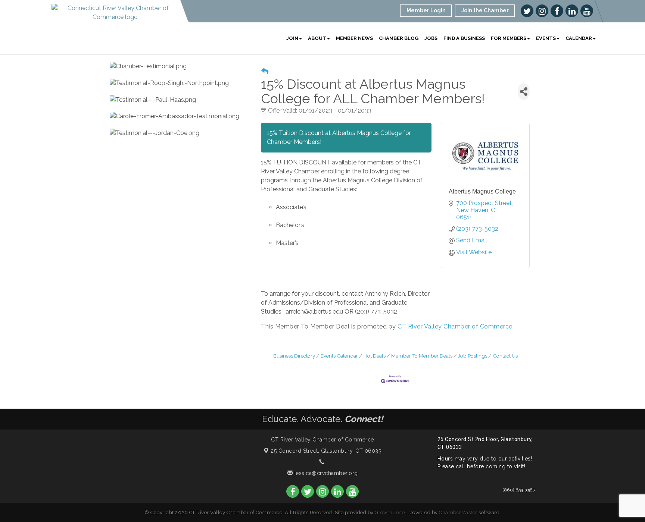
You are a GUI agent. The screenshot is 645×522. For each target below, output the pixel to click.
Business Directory (294, 356)
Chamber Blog (398, 38)
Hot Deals (375, 356)
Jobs (430, 38)
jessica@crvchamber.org (325, 473)
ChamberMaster (458, 512)
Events (546, 38)
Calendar (578, 38)
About (317, 38)
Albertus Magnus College (482, 191)
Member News (354, 38)
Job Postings (472, 356)
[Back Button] (264, 71)
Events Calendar (339, 356)
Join (292, 38)
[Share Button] (524, 91)
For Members (508, 38)
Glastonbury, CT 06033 (326, 451)
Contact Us (505, 356)
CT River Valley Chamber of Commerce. (456, 326)
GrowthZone (390, 512)
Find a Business (464, 38)
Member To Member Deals (421, 356)
